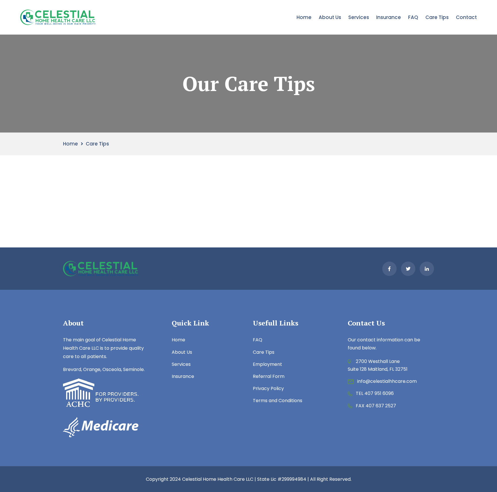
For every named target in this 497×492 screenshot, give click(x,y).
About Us (330, 17)
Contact (466, 17)
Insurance (388, 17)
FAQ (413, 17)
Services (358, 17)
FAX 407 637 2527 (376, 405)
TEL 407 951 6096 (375, 393)
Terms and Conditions (277, 400)
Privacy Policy (268, 388)
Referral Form (268, 376)
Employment (267, 364)
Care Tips (437, 17)
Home (304, 17)
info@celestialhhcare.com (387, 381)
